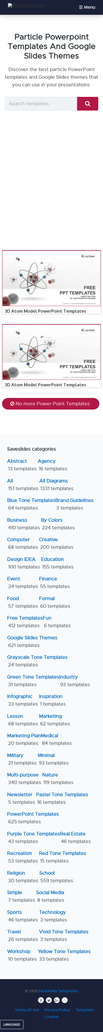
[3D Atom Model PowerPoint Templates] (51, 250)
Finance (54, 582)
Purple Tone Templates (33, 837)
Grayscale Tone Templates (37, 661)
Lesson (22, 720)
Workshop (22, 955)
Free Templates (25, 622)
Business (23, 524)
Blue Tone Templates (31, 504)
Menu (89, 7)
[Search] (87, 104)
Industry (74, 680)
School (56, 877)
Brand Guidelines (74, 504)
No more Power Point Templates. (53, 404)
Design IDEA (23, 563)
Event (22, 582)
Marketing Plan (24, 739)
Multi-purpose (24, 778)
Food (22, 602)
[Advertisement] (51, 182)
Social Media (50, 896)
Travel (22, 935)
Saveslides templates (58, 990)
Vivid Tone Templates (63, 935)
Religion (22, 877)
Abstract (22, 465)
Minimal (53, 759)
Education (57, 563)
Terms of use (27, 1009)
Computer (22, 543)
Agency (52, 465)
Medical (56, 739)
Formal (54, 602)
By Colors (58, 524)
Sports (22, 916)
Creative (56, 543)
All (22, 484)
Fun (57, 622)
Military (22, 759)
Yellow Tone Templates (64, 955)
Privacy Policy (57, 1009)
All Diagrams (56, 484)
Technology (53, 916)
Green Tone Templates (33, 680)
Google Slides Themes (32, 641)
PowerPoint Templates (33, 818)
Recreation (22, 857)
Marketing (54, 720)
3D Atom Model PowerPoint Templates (45, 311)
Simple (21, 896)
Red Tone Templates (62, 857)
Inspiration (52, 700)
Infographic (22, 700)
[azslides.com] (27, 5)
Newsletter (21, 798)
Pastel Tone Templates (62, 798)
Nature (57, 778)
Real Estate (75, 837)
